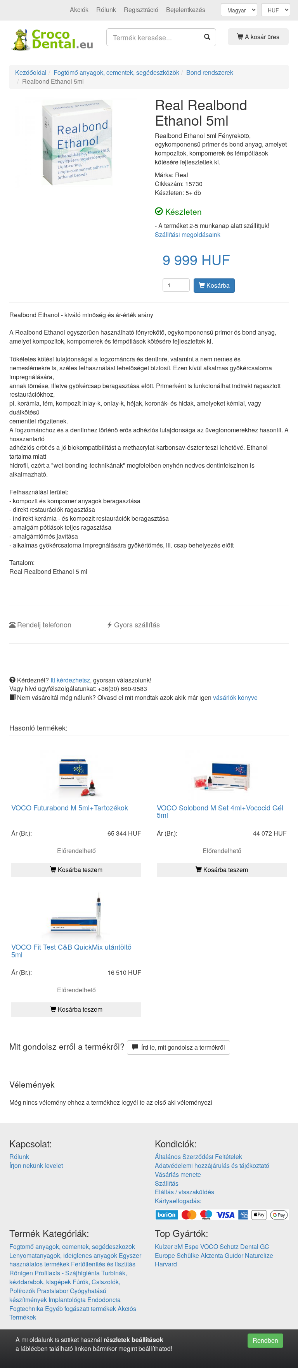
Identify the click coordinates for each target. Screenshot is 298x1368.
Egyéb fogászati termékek (80, 1308)
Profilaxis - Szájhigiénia (67, 1272)
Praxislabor (52, 1290)
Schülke (188, 1255)
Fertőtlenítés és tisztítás (103, 1263)
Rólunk (106, 9)
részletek (117, 1339)
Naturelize (259, 1255)
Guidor (234, 1255)
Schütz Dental (239, 1246)
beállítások (147, 1339)
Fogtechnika (26, 1308)
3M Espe (186, 1246)
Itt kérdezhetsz (70, 679)
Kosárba (217, 285)
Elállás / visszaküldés (184, 1191)
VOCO (209, 1246)
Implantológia (67, 1299)
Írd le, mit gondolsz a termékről (181, 1047)
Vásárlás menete (178, 1174)
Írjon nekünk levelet (36, 1165)
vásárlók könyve (235, 697)
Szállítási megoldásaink (187, 234)
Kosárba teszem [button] (79, 869)
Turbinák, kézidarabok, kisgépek (68, 1277)
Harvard (166, 1263)
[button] (258, 36)
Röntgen (21, 1272)
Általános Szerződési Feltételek (198, 1156)
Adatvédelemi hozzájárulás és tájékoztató (212, 1165)
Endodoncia (104, 1299)
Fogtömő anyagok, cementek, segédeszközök (72, 1246)
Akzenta (212, 1255)
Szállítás (166, 1183)
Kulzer (164, 1246)
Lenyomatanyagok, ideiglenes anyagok (63, 1255)
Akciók (79, 9)
